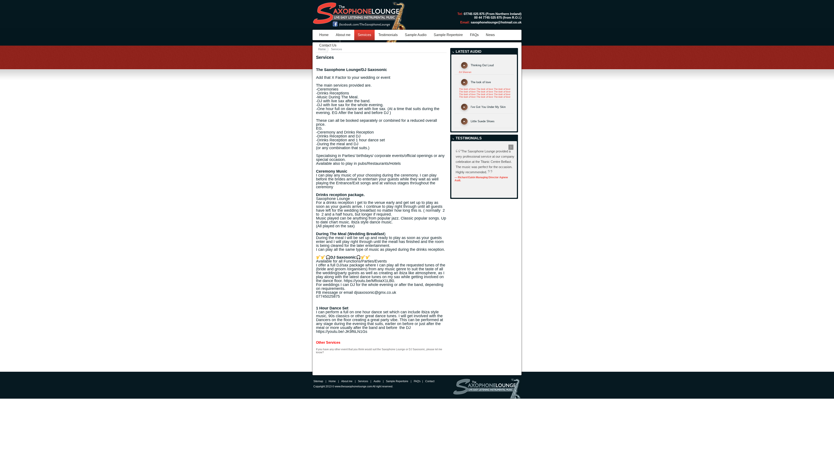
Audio (377, 381)
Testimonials (388, 35)
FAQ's (417, 381)
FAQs (474, 35)
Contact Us (327, 45)
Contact (429, 381)
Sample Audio (416, 35)
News (490, 35)
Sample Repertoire (448, 35)
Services (364, 35)
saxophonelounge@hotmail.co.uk (496, 22)
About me (343, 35)
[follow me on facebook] (361, 26)
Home (324, 35)
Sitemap (318, 381)
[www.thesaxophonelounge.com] (360, 41)
